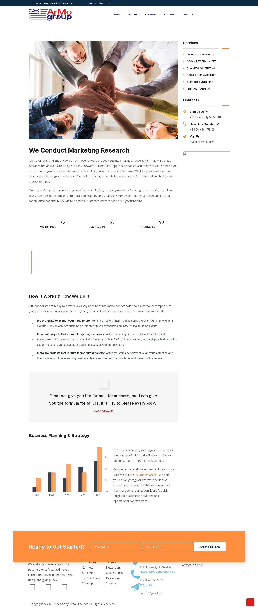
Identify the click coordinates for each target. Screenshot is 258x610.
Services (150, 14)
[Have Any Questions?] (184, 124)
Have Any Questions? (205, 124)
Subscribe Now (209, 546)
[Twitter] (32, 587)
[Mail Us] (184, 136)
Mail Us (195, 136)
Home (117, 14)
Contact (187, 14)
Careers (169, 14)
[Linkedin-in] (64, 587)
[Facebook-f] (48, 587)
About (133, 14)
